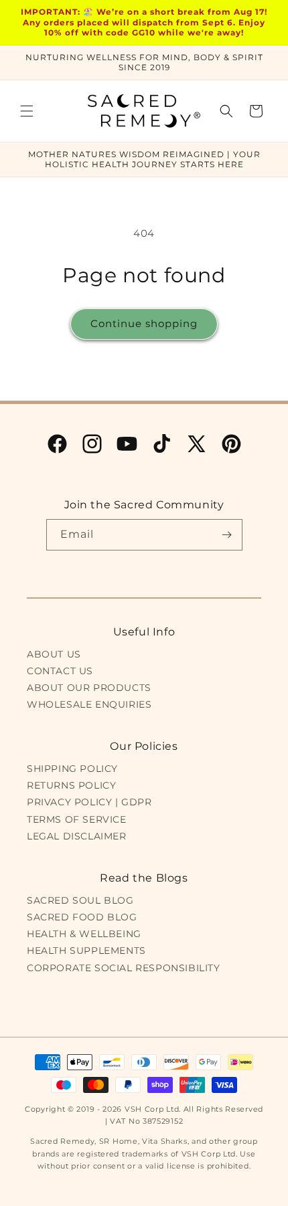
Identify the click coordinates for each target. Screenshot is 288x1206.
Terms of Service (77, 819)
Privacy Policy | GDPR (89, 802)
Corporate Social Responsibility (123, 968)
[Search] (226, 111)
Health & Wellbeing (84, 934)
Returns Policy (71, 785)
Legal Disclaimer (77, 836)
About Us (54, 654)
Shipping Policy (72, 769)
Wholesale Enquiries (89, 704)
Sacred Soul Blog (80, 900)
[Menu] (27, 111)
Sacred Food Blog (82, 917)
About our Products (89, 688)
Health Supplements (86, 950)
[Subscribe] (227, 534)
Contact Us (60, 671)
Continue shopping (144, 323)
